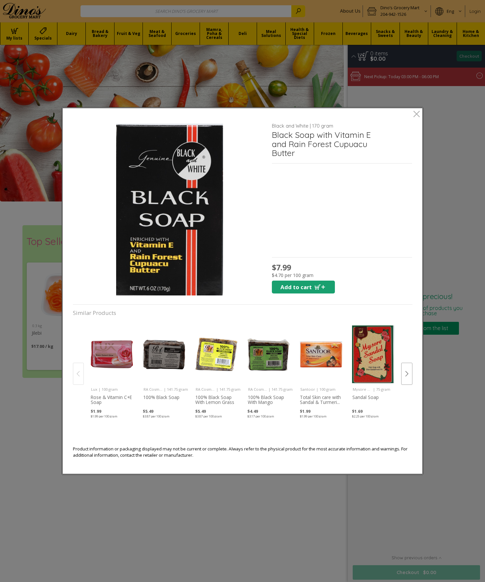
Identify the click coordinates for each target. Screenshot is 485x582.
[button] (170, 209)
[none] (112, 366)
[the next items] (406, 374)
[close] (416, 114)
